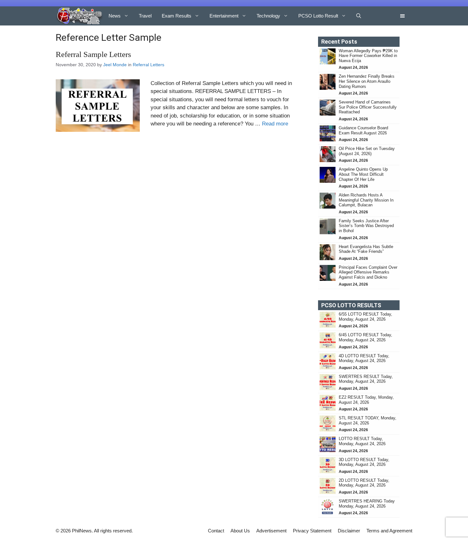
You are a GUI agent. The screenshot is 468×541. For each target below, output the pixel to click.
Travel (145, 15)
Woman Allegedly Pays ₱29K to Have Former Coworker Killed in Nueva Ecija (368, 55)
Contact (216, 530)
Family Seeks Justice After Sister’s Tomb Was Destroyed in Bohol (366, 225)
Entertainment (223, 15)
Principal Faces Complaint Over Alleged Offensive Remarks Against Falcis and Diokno (368, 272)
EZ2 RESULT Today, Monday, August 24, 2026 (366, 400)
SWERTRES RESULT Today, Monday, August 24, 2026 (366, 379)
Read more (275, 124)
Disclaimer (349, 530)
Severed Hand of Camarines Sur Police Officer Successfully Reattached (368, 107)
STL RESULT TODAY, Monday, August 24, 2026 (367, 420)
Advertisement (271, 530)
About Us (240, 530)
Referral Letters (148, 64)
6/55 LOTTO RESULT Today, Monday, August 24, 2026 (365, 317)
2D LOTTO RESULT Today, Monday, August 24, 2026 (364, 483)
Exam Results (176, 15)
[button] (358, 15)
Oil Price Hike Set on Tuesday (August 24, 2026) (367, 151)
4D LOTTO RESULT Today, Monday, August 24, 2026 (364, 358)
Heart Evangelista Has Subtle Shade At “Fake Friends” (366, 249)
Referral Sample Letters (93, 54)
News (115, 15)
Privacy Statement (312, 530)
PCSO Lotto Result (318, 15)
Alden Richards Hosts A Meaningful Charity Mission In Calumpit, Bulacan (366, 200)
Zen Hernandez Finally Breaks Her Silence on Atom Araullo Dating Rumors (366, 81)
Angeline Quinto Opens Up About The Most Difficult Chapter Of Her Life (363, 174)
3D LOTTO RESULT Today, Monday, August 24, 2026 (364, 462)
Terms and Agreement (389, 530)
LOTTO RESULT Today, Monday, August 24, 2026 (362, 441)
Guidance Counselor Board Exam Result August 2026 (363, 130)
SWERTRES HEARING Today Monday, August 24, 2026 (367, 504)
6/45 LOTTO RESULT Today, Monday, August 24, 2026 (365, 337)
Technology (268, 15)
